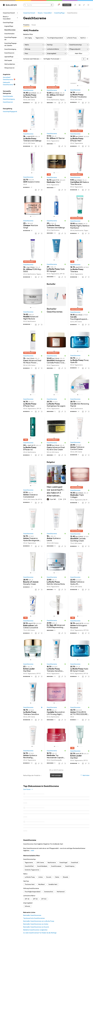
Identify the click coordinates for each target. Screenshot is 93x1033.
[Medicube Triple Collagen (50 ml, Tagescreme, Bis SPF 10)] (80, 483)
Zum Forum (27, 789)
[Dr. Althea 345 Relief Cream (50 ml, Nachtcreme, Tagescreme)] (56, 84)
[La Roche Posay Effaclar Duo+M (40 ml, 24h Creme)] (33, 84)
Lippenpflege (8, 57)
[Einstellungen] (58, 4)
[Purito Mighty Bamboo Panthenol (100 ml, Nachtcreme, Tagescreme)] (80, 214)
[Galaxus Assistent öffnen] (75, 4)
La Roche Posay (72, 38)
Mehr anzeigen (56, 775)
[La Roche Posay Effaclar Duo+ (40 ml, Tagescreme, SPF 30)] (33, 393)
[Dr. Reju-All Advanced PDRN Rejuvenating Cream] (56, 614)
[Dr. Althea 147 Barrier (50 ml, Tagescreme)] (56, 127)
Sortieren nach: (28, 59)
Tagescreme (39, 38)
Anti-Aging (28, 38)
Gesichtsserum (9, 53)
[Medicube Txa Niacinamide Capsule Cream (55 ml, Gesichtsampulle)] (56, 744)
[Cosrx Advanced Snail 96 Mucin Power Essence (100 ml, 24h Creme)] (33, 349)
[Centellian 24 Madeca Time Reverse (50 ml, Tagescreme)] (80, 171)
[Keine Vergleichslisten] (79, 4)
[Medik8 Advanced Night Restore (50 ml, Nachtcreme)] (33, 305)
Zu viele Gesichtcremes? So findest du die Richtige (39, 933)
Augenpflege (8, 26)
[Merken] (38, 102)
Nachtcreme (84, 38)
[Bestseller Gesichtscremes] (56, 298)
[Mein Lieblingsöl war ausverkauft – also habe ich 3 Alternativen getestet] (56, 480)
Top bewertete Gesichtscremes (34, 918)
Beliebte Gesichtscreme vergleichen (35, 930)
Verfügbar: (47, 59)
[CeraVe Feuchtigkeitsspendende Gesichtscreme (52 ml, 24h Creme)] (80, 305)
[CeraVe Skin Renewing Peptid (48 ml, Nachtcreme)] (80, 393)
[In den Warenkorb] (41, 102)
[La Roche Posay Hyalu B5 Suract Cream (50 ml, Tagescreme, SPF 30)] (80, 658)
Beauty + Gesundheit (7, 18)
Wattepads (8, 60)
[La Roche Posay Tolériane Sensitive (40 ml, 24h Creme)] (33, 701)
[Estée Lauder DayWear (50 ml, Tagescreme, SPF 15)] (33, 658)
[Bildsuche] (51, 5)
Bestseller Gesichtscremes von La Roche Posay (38, 921)
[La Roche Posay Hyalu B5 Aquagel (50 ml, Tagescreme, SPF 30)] (56, 258)
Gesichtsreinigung (10, 49)
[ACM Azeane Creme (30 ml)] (33, 171)
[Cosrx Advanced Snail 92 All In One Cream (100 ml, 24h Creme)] (56, 436)
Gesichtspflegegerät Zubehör (10, 44)
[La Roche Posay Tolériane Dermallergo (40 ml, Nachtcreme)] (56, 214)
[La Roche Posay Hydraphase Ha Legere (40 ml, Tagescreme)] (56, 393)
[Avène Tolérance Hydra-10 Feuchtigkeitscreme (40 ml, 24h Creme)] (80, 571)
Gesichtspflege (8, 22)
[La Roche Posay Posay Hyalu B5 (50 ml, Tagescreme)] (80, 349)
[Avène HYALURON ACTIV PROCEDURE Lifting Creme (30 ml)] (80, 701)
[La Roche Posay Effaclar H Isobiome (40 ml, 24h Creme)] (80, 84)
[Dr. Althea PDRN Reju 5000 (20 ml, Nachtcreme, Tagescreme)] (33, 258)
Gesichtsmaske (9, 34)
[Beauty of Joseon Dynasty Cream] (33, 571)
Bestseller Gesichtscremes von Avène (35, 924)
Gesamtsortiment (9, 13)
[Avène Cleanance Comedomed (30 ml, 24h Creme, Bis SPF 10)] (33, 483)
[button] (41, 90)
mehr (32, 850)
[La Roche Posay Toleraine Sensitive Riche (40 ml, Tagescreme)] (56, 658)
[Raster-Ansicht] (84, 58)
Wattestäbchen (9, 64)
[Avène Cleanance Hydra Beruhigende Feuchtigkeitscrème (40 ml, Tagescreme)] (33, 527)
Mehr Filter (78, 53)
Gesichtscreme (9, 30)
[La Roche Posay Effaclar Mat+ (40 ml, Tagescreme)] (80, 127)
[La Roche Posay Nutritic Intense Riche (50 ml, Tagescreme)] (56, 571)
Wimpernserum (9, 68)
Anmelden (66, 5)
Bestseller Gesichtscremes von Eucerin (36, 927)
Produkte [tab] (26, 25)
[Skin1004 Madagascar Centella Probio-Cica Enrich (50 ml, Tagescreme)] (56, 349)
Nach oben (86, 775)
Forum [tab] (34, 25)
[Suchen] (25, 5)
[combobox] (36, 59)
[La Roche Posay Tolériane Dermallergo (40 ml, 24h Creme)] (33, 127)
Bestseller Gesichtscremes (32, 915)
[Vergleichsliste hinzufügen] (35, 102)
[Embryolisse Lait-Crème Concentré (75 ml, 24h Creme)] (33, 614)
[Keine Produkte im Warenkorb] (88, 4)
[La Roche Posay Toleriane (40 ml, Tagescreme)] (80, 258)
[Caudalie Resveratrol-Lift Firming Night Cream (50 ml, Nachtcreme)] (56, 701)
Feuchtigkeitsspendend (55, 38)
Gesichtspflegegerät (10, 38)
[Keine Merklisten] (83, 4)
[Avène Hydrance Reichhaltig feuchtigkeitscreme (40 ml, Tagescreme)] (33, 744)
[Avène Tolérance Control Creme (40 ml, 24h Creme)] (80, 436)
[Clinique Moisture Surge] (33, 214)
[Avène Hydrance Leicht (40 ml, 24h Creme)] (56, 527)
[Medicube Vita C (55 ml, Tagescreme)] (56, 171)
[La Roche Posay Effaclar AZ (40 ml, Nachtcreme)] (33, 436)
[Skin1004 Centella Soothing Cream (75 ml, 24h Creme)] (80, 527)
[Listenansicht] (87, 58)
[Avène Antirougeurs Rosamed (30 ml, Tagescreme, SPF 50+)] (80, 614)
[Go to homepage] (10, 5)
